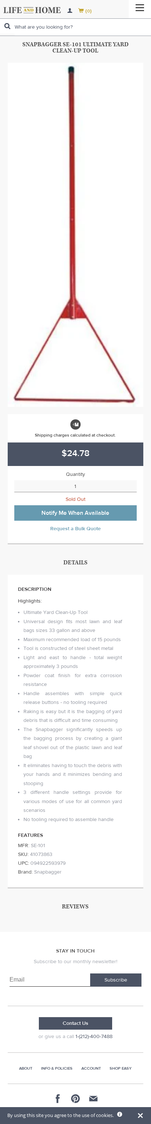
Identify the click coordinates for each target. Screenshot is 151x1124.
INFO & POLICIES (57, 1068)
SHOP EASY (121, 1068)
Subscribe (115, 980)
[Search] (7, 26)
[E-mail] (93, 1099)
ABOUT (25, 1068)
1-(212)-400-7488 (94, 1036)
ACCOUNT (91, 1068)
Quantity (75, 474)
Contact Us (75, 1023)
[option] (76, 235)
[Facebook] (58, 1099)
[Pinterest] (75, 1099)
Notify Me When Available (75, 513)
